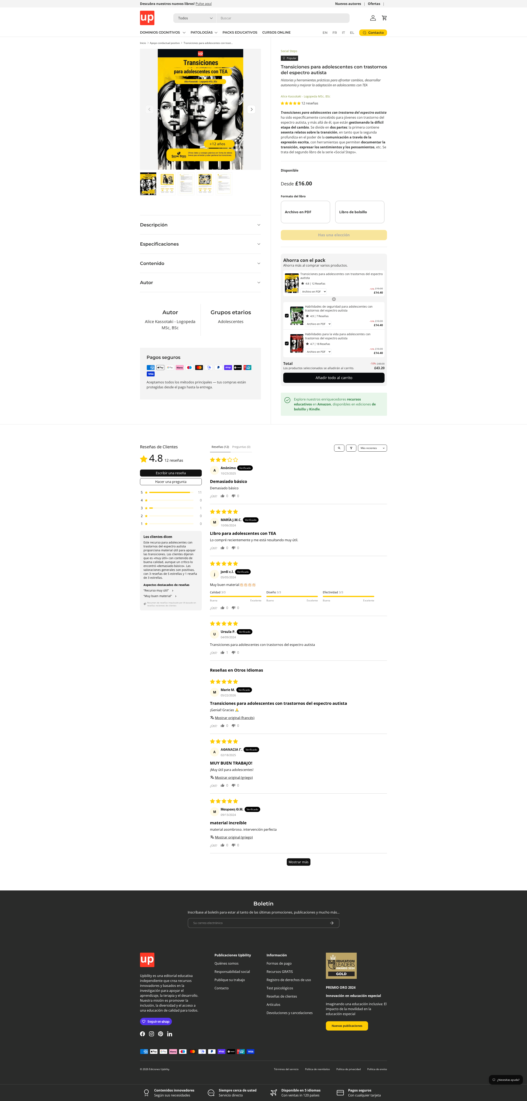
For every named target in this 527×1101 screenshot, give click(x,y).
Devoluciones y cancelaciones (290, 1013)
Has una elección (334, 234)
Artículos (273, 1004)
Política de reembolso (317, 1069)
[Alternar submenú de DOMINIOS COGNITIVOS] (184, 32)
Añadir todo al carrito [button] (334, 377)
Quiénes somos (227, 963)
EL (352, 33)
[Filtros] (351, 448)
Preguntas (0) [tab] (241, 447)
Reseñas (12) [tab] (220, 447)
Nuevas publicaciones (347, 1026)
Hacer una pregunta (171, 481)
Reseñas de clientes (282, 996)
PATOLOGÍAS (202, 32)
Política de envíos (377, 1069)
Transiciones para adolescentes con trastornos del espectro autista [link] (341, 276)
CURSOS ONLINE (276, 32)
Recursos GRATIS (280, 971)
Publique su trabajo (230, 980)
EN (325, 33)
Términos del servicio (286, 1069)
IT (343, 33)
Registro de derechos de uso (289, 980)
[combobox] (261, 18)
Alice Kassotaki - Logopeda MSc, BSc (305, 96)
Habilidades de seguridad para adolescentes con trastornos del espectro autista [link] (339, 309)
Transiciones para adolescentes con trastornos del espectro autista (208, 43)
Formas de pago (279, 963)
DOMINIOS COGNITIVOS (160, 32)
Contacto (222, 988)
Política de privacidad (348, 1069)
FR (334, 33)
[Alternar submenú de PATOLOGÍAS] (215, 32)
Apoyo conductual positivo (165, 43)
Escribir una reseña (171, 473)
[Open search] (339, 448)
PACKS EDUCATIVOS (240, 32)
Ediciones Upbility (159, 1069)
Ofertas (374, 3)
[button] (384, 17)
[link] (292, 283)
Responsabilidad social (232, 971)
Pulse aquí (204, 3)
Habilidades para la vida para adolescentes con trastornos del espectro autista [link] (338, 336)
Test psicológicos (280, 988)
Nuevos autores (348, 3)
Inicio (143, 43)
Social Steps (289, 51)
